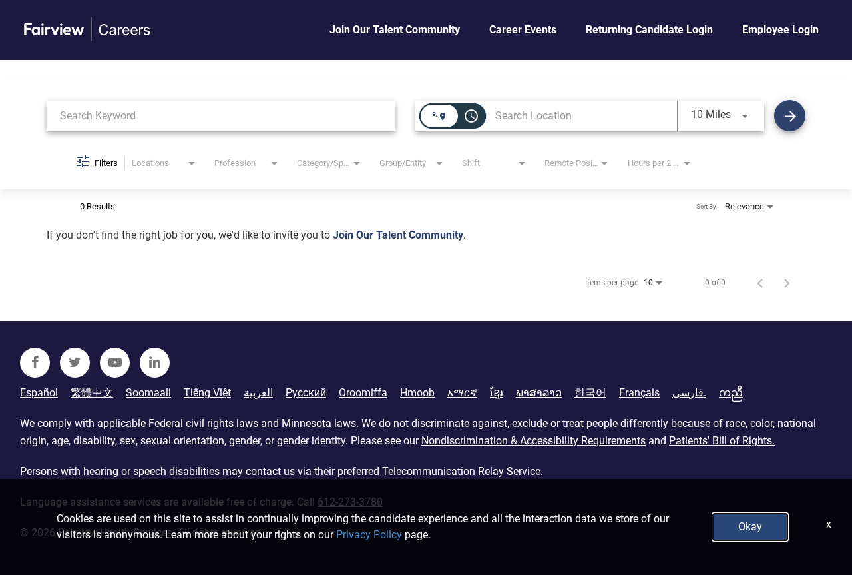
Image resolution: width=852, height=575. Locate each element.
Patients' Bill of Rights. (722, 440)
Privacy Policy (369, 534)
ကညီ (731, 393)
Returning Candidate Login (649, 29)
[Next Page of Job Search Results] (786, 282)
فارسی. (689, 393)
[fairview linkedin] (155, 363)
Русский (306, 393)
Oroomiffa (363, 393)
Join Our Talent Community (394, 29)
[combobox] (221, 115)
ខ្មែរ (496, 393)
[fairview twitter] (75, 363)
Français (639, 393)
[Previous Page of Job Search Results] (760, 282)
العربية (258, 393)
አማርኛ (462, 393)
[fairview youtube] (115, 363)
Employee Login (780, 29)
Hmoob (417, 393)
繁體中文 (92, 393)
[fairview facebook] (35, 363)
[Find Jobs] (789, 115)
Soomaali (148, 393)
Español (39, 393)
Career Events (522, 29)
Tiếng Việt (207, 393)
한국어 (590, 393)
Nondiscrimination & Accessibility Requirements (533, 440)
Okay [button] (750, 526)
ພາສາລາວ (539, 393)
